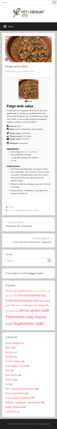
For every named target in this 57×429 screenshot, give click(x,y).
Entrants (9, 356)
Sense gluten (33, 210)
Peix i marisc (11, 375)
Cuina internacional (30, 295)
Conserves (10, 411)
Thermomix (19, 317)
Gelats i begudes (13, 407)
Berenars (9, 352)
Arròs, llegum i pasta (15, 366)
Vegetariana (28, 323)
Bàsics (8, 347)
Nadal (42, 305)
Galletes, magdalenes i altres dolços (23, 402)
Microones (30, 305)
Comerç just (40, 291)
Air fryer (10, 291)
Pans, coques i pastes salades (20, 389)
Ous (7, 384)
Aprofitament (24, 291)
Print (30, 101)
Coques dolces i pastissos (18, 398)
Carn (11, 207)
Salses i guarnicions (15, 393)
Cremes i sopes (12, 361)
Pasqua (13, 311)
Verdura (9, 379)
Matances (19, 305)
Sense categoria (13, 343)
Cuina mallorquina (17, 210)
